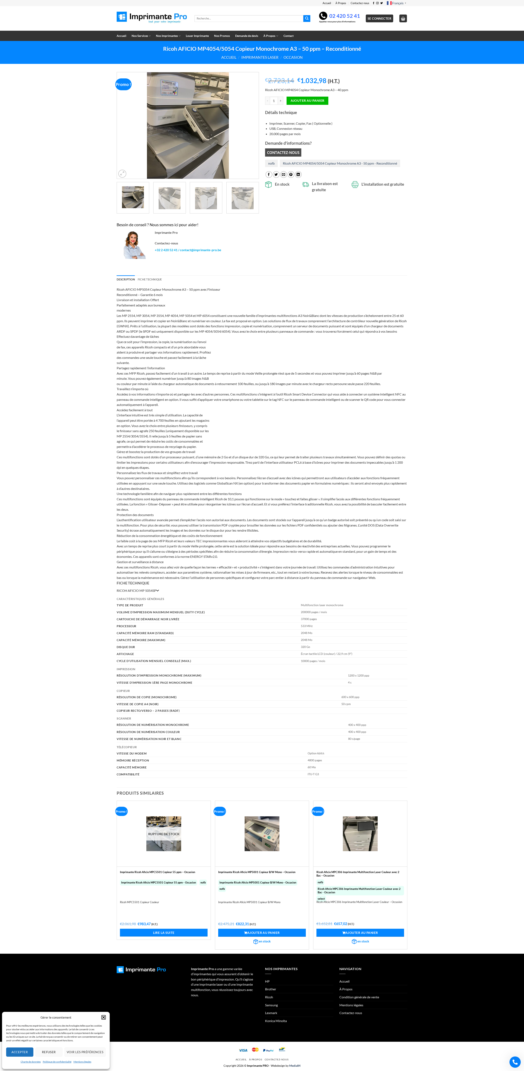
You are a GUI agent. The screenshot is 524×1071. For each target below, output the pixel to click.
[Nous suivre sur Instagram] (377, 3)
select (321, 898)
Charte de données (31, 1061)
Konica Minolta (276, 1021)
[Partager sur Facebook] (268, 174)
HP (267, 981)
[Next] (250, 125)
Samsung (271, 1005)
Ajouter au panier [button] (263, 932)
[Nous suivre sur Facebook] (373, 3)
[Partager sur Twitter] (276, 174)
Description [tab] (126, 279)
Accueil (327, 3)
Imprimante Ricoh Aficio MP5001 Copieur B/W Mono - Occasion (257, 882)
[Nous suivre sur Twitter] (381, 3)
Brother (270, 989)
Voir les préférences (85, 1052)
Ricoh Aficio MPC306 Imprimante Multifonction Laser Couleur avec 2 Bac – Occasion (357, 873)
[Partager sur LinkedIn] (298, 174)
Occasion (293, 57)
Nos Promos (222, 35)
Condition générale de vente (359, 997)
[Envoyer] (306, 18)
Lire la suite (164, 932)
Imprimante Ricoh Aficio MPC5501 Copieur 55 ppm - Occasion (158, 882)
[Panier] (403, 18)
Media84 (294, 1065)
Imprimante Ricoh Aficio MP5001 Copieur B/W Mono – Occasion (256, 872)
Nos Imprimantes (167, 35)
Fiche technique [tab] (150, 279)
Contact (288, 35)
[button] (104, 1017)
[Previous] (125, 125)
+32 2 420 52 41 (166, 250)
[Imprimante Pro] (152, 18)
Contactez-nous (360, 3)
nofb (271, 163)
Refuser (49, 1052)
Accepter (19, 1052)
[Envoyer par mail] (283, 174)
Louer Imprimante (197, 35)
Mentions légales (82, 1061)
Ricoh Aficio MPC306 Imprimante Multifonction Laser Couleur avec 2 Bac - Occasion (359, 890)
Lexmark (271, 1013)
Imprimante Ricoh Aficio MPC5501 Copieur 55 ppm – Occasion (157, 872)
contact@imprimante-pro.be (200, 250)
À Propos (340, 3)
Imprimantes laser (260, 57)
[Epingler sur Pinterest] (291, 174)
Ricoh (269, 997)
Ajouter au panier (307, 100)
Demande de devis (246, 35)
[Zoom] (122, 174)
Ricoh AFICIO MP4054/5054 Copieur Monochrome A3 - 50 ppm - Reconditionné (340, 163)
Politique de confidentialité (57, 1061)
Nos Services (140, 35)
